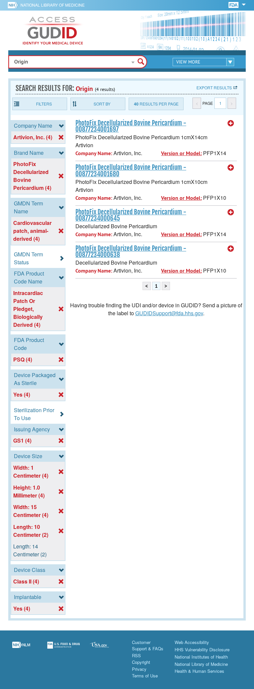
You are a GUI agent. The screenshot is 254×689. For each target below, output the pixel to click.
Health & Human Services (199, 671)
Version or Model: (181, 153)
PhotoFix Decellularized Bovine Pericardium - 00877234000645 (130, 215)
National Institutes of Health (201, 657)
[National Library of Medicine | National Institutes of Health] (21, 649)
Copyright (141, 662)
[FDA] (234, 4)
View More (188, 62)
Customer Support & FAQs (147, 645)
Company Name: (93, 153)
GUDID (53, 30)
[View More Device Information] (231, 123)
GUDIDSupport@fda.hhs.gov (169, 313)
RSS (136, 655)
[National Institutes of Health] (14, 5)
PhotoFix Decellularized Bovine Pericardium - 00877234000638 (130, 251)
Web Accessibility (192, 642)
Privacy (139, 669)
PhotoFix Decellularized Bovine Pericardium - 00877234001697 (130, 126)
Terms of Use (145, 675)
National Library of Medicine (53, 5)
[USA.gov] (106, 649)
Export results (214, 87)
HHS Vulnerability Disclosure (202, 649)
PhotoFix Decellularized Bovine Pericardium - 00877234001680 (130, 170)
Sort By (102, 104)
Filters (44, 104)
